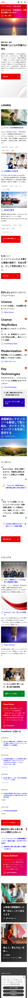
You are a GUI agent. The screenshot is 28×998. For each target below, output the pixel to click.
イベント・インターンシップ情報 (13, 957)
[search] (22, 2)
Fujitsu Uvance (9, 312)
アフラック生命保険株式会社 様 (13, 128)
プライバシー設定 (13, 987)
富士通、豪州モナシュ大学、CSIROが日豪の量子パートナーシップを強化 (15, 778)
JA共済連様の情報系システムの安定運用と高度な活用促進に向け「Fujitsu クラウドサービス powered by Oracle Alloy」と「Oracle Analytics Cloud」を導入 (15, 761)
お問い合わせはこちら (11, 918)
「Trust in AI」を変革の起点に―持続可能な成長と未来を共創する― (16, 488)
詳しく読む (8, 15)
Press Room (10, 726)
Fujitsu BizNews (11, 872)
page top (24, 972)
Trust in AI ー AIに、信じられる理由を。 (15, 613)
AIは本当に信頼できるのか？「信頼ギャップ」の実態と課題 (16, 525)
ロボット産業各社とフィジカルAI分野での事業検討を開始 (15, 581)
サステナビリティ (10, 436)
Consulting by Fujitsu (11, 343)
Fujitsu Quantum (9, 645)
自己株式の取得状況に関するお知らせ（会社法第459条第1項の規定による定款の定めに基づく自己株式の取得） (15, 795)
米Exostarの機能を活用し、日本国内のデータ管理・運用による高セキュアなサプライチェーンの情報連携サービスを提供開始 (15, 743)
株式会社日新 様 (9, 210)
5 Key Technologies (10, 387)
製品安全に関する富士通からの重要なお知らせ (15, 848)
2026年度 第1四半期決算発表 (10, 810)
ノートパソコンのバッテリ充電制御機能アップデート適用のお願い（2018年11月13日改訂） (14, 841)
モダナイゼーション (10, 361)
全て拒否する (13, 991)
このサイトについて (6, 973)
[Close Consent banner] (24, 976)
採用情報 (8, 955)
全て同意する (13, 994)
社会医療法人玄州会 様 (11, 171)
